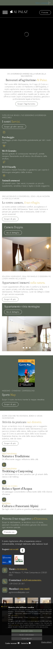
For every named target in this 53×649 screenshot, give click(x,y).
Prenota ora (9, 532)
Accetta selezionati (27, 639)
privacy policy (15, 625)
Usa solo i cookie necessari (26, 635)
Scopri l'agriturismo (26, 103)
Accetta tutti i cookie (27, 631)
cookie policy (14, 615)
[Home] (26, 12)
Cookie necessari (11, 643)
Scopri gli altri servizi (13, 126)
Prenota (44, 12)
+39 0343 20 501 (17, 583)
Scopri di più (10, 219)
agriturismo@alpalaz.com (19, 592)
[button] (25, 267)
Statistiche (24, 643)
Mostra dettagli (46, 642)
